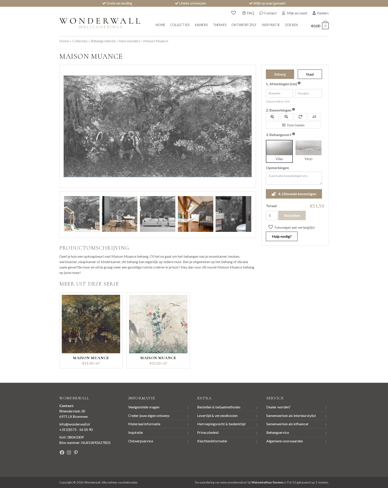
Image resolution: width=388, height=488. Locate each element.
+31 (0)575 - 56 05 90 (76, 429)
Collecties (180, 25)
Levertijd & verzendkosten (217, 415)
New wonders (129, 41)
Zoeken (291, 25)
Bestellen (292, 215)
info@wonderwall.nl (74, 424)
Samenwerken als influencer (287, 424)
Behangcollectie (103, 41)
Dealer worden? (278, 407)
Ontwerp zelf (244, 25)
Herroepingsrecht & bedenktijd (221, 424)
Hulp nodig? (282, 236)
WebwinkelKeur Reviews (267, 482)
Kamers (201, 25)
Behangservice (277, 432)
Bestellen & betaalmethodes (218, 407)
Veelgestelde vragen (143, 407)
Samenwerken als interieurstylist (291, 415)
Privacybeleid (207, 432)
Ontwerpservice (140, 441)
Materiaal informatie (144, 424)
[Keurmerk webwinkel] (104, 453)
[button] (291, 227)
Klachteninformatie (212, 441)
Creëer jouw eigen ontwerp (149, 415)
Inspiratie (271, 25)
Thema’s (220, 25)
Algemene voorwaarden (284, 441)
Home (160, 25)
